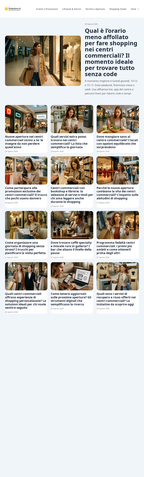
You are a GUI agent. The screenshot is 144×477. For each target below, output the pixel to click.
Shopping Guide (117, 9)
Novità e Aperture (95, 9)
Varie (133, 9)
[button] (137, 9)
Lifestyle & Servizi (71, 9)
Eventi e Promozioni (47, 9)
